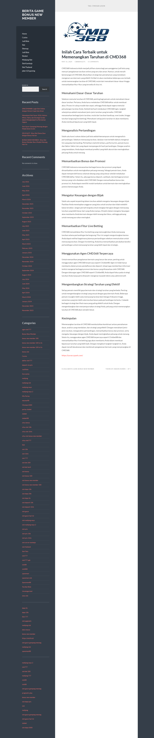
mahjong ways (27, 387)
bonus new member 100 (30, 338)
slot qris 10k (26, 534)
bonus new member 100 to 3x (32, 343)
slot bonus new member (30, 480)
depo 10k (25, 612)
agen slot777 (26, 329)
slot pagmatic (26, 621)
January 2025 (27, 253)
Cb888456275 (80, 62)
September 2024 (28, 270)
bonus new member (28, 634)
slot (23, 706)
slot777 (25, 556)
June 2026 (25, 186)
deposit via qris (27, 365)
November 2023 (27, 310)
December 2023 (27, 306)
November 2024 (27, 261)
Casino (24, 37)
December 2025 (27, 204)
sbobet (24, 414)
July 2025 (25, 226)
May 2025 (25, 235)
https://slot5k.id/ (28, 638)
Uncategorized (27, 591)
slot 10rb (25, 454)
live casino (25, 374)
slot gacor (25, 511)
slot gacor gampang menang (31, 643)
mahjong (25, 378)
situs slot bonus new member (32, 436)
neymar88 (25, 400)
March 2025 (26, 244)
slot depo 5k (26, 498)
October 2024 (27, 266)
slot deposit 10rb (28, 507)
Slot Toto (25, 551)
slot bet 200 (26, 463)
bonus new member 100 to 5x (32, 347)
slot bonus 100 (27, 476)
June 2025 (25, 230)
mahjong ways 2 (27, 392)
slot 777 (25, 458)
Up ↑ (129, 369)
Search (25, 85)
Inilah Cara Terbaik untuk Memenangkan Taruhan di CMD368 (94, 54)
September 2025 (28, 217)
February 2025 (27, 248)
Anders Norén (120, 369)
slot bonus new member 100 (31, 485)
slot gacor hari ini (28, 516)
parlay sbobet (27, 409)
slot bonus (25, 471)
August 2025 (26, 222)
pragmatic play (27, 693)
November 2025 (27, 208)
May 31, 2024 (67, 62)
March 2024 (26, 297)
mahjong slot (26, 383)
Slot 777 (25, 617)
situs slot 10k (26, 427)
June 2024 (25, 284)
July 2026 (25, 182)
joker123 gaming (28, 71)
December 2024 (27, 257)
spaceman (25, 573)
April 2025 (26, 239)
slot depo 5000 (27, 727)
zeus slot (25, 596)
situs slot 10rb (27, 431)
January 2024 (27, 301)
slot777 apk (26, 560)
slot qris (25, 529)
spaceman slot (27, 578)
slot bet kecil (26, 467)
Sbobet (25, 56)
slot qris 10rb (26, 538)
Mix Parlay (26, 396)
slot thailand (26, 547)
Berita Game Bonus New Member (33, 14)
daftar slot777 (27, 360)
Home (24, 34)
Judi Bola (25, 41)
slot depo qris (26, 702)
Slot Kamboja (27, 63)
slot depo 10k (26, 489)
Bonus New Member (29, 334)
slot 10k (25, 449)
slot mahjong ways (28, 520)
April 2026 (26, 195)
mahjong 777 (26, 676)
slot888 (25, 569)
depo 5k (25, 608)
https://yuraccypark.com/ (72, 355)
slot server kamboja (29, 542)
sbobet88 (25, 418)
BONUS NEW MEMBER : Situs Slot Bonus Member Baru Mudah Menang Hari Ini (34, 142)
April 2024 (26, 293)
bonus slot (25, 352)
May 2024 (25, 288)
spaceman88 (26, 651)
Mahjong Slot (27, 60)
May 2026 (25, 191)
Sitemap (25, 48)
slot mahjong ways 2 (29, 525)
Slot (23, 45)
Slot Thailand (27, 67)
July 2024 (25, 279)
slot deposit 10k (27, 502)
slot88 (24, 565)
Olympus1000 (27, 405)
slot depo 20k (26, 494)
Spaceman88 (26, 582)
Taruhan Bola (26, 587)
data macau (26, 630)
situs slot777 (26, 440)
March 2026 (26, 199)
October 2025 (27, 213)
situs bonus (26, 423)
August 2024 (26, 275)
